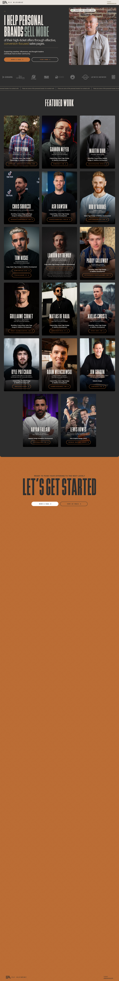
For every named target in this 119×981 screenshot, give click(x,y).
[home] (13, 2)
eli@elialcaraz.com (111, 3)
